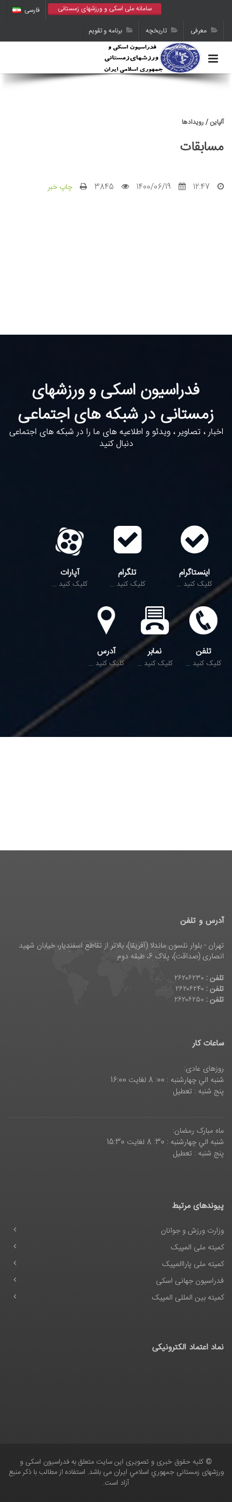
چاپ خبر (59, 187)
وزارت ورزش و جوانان (192, 1230)
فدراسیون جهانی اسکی (190, 1281)
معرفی (199, 30)
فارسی (32, 10)
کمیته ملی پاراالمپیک (193, 1264)
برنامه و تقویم (106, 30)
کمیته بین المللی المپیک (188, 1297)
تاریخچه (157, 30)
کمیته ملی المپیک (197, 1247)
